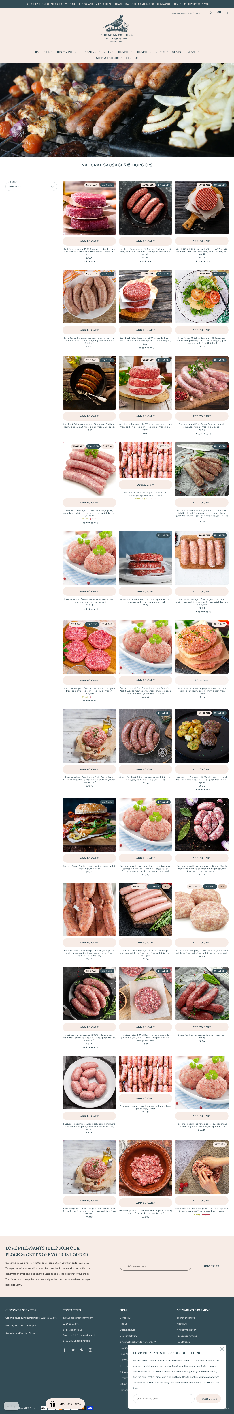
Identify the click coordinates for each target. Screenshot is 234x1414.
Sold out (202, 680)
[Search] (227, 13)
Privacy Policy (127, 1377)
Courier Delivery (128, 1335)
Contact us (125, 1317)
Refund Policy (127, 1384)
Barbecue (42, 51)
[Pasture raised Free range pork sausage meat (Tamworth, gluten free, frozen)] (89, 558)
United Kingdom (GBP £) (186, 13)
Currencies (125, 1390)
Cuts (107, 51)
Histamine (65, 51)
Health (124, 51)
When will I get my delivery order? (138, 1341)
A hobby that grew (187, 1329)
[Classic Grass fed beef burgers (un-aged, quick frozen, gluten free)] (89, 824)
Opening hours (127, 1329)
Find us (123, 1323)
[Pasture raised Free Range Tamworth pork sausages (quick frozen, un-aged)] (201, 383)
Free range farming (187, 1335)
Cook (192, 51)
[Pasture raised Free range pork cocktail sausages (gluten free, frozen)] (145, 460)
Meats (160, 51)
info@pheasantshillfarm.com (78, 1317)
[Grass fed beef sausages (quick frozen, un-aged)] (201, 993)
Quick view (145, 484)
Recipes (132, 57)
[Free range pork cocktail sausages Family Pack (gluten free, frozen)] (145, 1074)
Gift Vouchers (107, 57)
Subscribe (211, 1266)
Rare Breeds (183, 1341)
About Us (182, 1323)
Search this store (186, 1317)
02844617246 (71, 1323)
